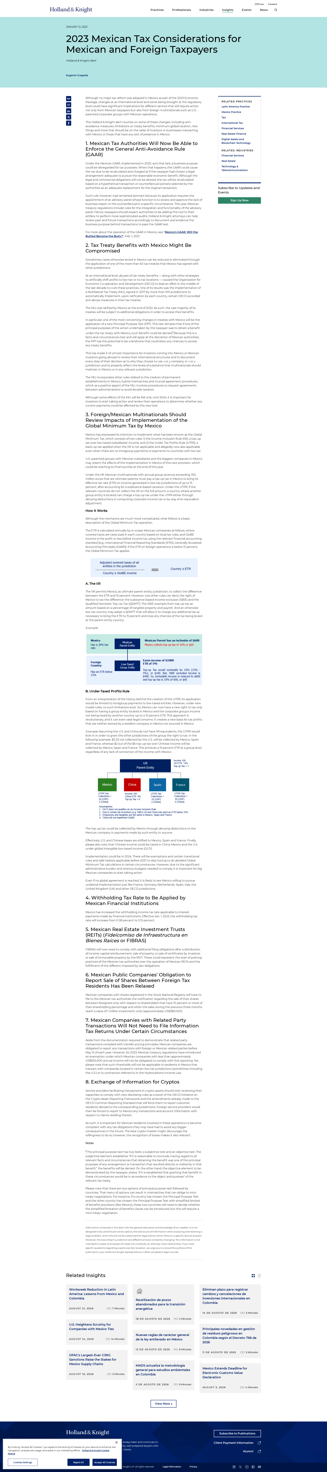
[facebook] (253, 1467)
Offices (259, 4)
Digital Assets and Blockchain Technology (236, 141)
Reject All (78, 1462)
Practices (157, 10)
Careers (272, 4)
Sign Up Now (239, 200)
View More (162, 1403)
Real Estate (229, 161)
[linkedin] (234, 1467)
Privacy (193, 1466)
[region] (62, 1454)
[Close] (116, 1442)
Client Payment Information (233, 1442)
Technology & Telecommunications (235, 168)
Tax (224, 117)
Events (246, 10)
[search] (276, 9)
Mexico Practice (231, 112)
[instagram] (246, 1467)
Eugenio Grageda (77, 75)
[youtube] (259, 1467)
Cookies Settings (22, 1462)
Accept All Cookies (104, 1462)
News (264, 10)
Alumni (248, 1451)
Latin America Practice (236, 106)
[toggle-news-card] (253, 1275)
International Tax (232, 122)
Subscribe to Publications (237, 1433)
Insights (227, 10)
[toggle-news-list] (259, 1275)
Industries (206, 10)
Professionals (181, 10)
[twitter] (240, 1467)
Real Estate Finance (234, 133)
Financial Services (233, 128)
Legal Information (172, 1466)
